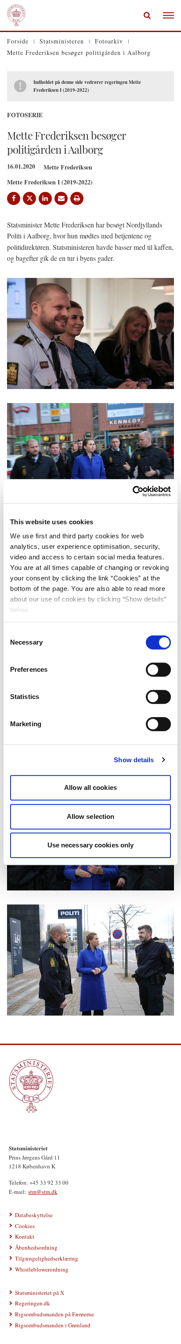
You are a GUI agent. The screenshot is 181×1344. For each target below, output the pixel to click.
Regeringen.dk (32, 1303)
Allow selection (91, 816)
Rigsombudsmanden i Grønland (52, 1325)
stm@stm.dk (43, 1192)
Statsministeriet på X (39, 1293)
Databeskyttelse (34, 1215)
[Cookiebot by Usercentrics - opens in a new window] (132, 491)
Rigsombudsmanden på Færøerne (54, 1314)
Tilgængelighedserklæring (46, 1258)
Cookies (25, 1226)
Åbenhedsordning (36, 1247)
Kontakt (24, 1236)
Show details (134, 760)
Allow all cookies (90, 787)
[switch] (158, 670)
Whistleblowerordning (42, 1269)
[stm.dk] (90, 1086)
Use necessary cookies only (90, 845)
